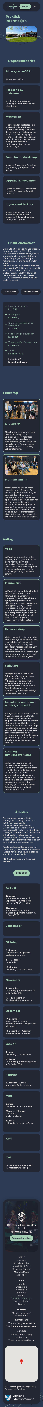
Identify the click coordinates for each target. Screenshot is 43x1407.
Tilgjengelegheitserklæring (21, 1340)
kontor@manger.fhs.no (25, 1326)
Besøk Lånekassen (17, 362)
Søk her (25, 6)
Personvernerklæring (21, 1334)
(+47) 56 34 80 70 (26, 1323)
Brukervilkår (22, 1337)
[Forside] (21, 1217)
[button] (34, 6)
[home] (12, 6)
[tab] (10, 292)
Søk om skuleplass (21, 1238)
